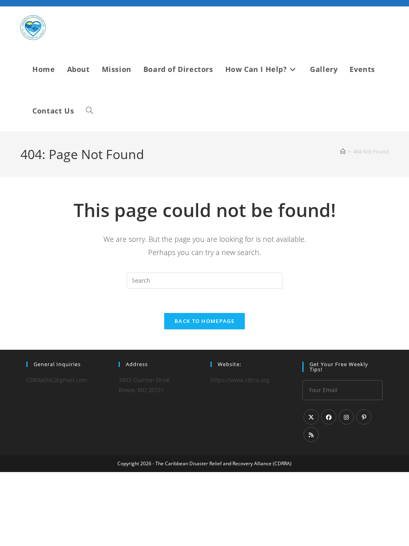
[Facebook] (328, 416)
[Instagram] (346, 416)
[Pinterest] (363, 416)
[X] (311, 416)
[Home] (342, 151)
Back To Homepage (204, 321)
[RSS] (311, 434)
